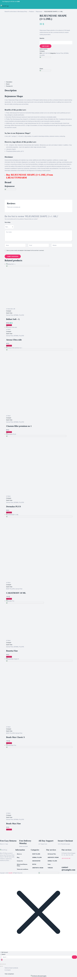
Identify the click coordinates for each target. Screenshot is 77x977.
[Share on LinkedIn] (47, 68)
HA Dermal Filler (52, 854)
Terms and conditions (22, 869)
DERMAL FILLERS (19, 315)
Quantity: (42, 38)
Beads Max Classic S (15, 737)
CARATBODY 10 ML (16, 593)
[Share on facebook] (44, 68)
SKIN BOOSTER (36, 861)
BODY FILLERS (10, 589)
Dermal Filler (59, 53)
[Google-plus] (74, 1)
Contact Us (20, 861)
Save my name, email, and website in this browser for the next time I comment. (25, 250)
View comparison (9, 974)
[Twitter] (69, 1)
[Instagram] (71, 1)
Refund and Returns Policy (22, 865)
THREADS (50, 867)
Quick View (9, 313)
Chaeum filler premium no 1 (19, 426)
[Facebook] (66, 1)
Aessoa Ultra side (14, 340)
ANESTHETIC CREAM (37, 867)
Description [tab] (9, 82)
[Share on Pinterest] (48, 68)
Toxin (49, 864)
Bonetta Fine (12, 651)
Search (3, 954)
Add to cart (45, 46)
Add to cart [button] (9, 325)
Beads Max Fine (13, 823)
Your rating (7, 222)
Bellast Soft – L (13, 319)
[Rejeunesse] (45, 57)
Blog (18, 857)
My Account (5, 952)
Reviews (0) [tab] (9, 86)
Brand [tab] (7, 84)
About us (19, 854)
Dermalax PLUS (13, 506)
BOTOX (34, 864)
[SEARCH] (74, 957)
